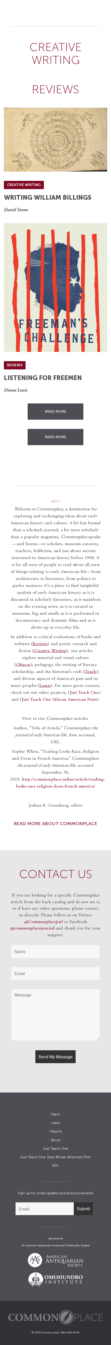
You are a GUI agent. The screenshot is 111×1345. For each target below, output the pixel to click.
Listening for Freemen (43, 378)
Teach (55, 1114)
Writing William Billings (47, 197)
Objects (23, 665)
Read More (55, 411)
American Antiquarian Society (42, 1245)
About (55, 1140)
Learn (55, 1123)
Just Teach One (84, 692)
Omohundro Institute (77, 1245)
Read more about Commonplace (55, 823)
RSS (55, 1166)
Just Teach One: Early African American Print (55, 1157)
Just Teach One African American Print (59, 699)
